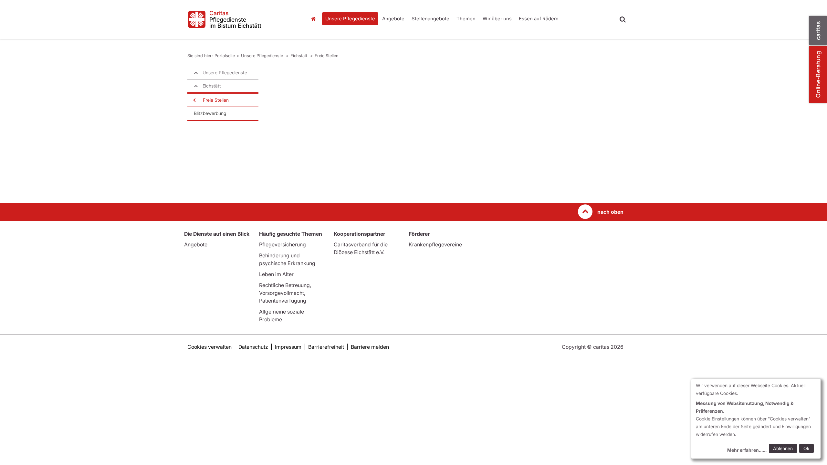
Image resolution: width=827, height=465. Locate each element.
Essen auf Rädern (539, 19)
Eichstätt (299, 55)
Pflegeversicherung (282, 244)
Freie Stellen (327, 55)
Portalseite (315, 19)
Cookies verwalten (209, 347)
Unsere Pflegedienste (350, 19)
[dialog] (756, 419)
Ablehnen (783, 448)
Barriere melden (370, 347)
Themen (466, 19)
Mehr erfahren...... (747, 450)
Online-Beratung (818, 74)
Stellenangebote (430, 19)
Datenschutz (253, 347)
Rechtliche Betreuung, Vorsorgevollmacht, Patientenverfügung (285, 293)
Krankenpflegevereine (435, 244)
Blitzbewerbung (210, 113)
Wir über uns (497, 19)
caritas (818, 30)
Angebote (393, 19)
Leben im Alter (276, 274)
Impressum (288, 347)
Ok (806, 448)
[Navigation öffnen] (193, 100)
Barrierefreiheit (326, 347)
